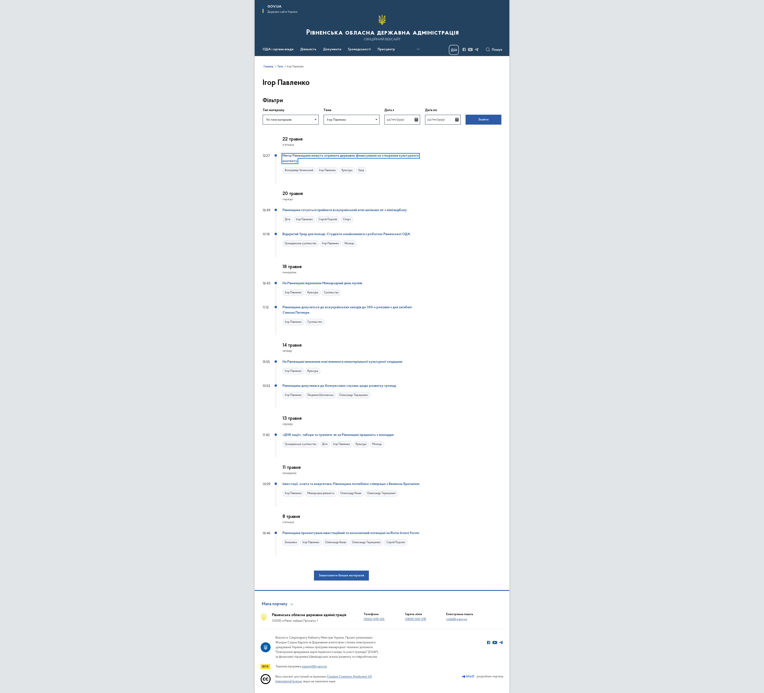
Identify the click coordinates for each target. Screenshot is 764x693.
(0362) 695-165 (374, 619)
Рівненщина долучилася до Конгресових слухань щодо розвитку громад (339, 386)
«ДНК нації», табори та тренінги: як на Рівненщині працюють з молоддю (338, 435)
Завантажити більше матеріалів (341, 575)
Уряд (361, 170)
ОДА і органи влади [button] (278, 49)
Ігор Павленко (327, 170)
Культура (347, 170)
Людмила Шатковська (320, 395)
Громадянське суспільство (300, 243)
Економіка (291, 542)
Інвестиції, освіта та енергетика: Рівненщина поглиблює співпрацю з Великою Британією (351, 484)
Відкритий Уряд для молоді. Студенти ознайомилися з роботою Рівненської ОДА (346, 234)
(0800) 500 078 (415, 619)
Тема (327, 110)
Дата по (443, 110)
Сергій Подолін (328, 219)
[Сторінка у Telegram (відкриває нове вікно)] (476, 49)
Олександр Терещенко (353, 395)
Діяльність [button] (308, 49)
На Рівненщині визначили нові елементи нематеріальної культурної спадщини (342, 362)
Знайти (483, 119)
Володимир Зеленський (299, 170)
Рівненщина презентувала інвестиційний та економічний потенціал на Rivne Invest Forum (351, 533)
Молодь (349, 243)
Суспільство (331, 292)
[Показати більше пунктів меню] (418, 49)
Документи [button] (332, 49)
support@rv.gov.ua (314, 666)
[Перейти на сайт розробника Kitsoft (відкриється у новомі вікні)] (468, 676)
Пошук (497, 50)
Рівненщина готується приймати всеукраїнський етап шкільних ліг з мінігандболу (345, 210)
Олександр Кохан (350, 493)
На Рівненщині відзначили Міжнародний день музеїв (322, 283)
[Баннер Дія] (454, 50)
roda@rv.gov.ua (456, 619)
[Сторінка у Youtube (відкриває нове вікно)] (470, 49)
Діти (287, 219)
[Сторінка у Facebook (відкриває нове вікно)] (464, 49)
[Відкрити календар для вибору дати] (416, 119)
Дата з (402, 110)
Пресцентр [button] (386, 49)
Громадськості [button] (359, 49)
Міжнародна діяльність (320, 493)
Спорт (347, 219)
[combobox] (291, 120)
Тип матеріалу (274, 110)
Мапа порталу (274, 604)
